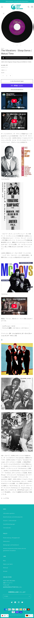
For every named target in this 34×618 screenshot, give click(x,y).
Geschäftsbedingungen (9, 524)
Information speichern (9, 513)
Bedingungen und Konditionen (11, 545)
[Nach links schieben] (13, 45)
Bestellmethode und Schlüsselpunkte (13, 517)
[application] (17, 57)
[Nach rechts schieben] (20, 45)
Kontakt (5, 571)
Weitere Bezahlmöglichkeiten (17, 89)
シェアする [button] (6, 498)
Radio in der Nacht (8, 564)
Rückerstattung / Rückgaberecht (11, 537)
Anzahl (2, 72)
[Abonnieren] (29, 596)
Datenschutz (6, 541)
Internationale (7, 527)
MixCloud (5, 567)
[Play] (3, 58)
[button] (2, 7)
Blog (4, 560)
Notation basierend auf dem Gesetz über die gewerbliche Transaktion (14, 549)
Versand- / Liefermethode (9, 520)
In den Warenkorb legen (17, 81)
